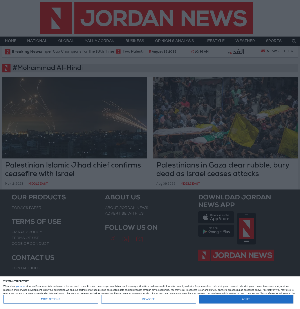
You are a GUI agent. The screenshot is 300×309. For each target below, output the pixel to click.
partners (20, 286)
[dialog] (150, 293)
